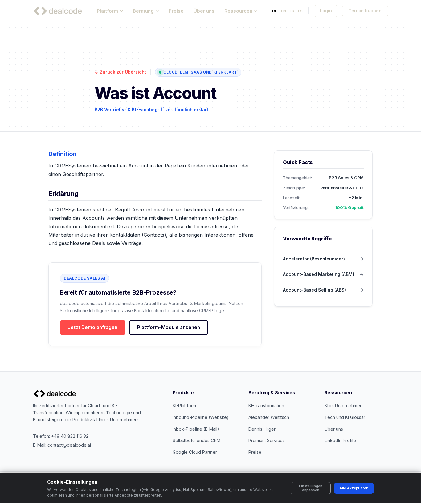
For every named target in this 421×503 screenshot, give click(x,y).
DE (274, 11)
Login (326, 10)
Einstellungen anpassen (310, 488)
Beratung (143, 11)
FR (292, 11)
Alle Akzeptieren (354, 488)
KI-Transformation (266, 405)
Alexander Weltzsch (268, 417)
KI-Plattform (184, 405)
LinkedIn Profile (340, 440)
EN (283, 11)
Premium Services (266, 440)
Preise (176, 11)
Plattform (107, 11)
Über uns (204, 11)
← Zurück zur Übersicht (120, 71)
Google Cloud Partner (195, 452)
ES (300, 11)
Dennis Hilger (262, 429)
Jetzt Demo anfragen (92, 327)
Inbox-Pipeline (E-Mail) (196, 429)
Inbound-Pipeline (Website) (201, 417)
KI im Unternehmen (343, 405)
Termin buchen (365, 10)
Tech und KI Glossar (345, 417)
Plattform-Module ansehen (168, 327)
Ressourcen (238, 11)
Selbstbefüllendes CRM (196, 440)
